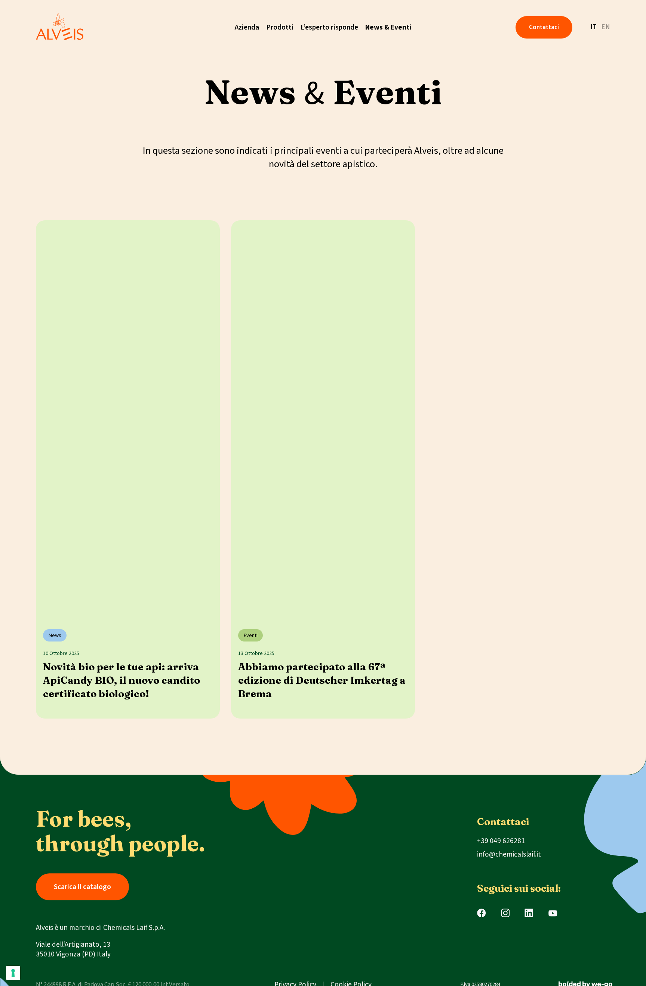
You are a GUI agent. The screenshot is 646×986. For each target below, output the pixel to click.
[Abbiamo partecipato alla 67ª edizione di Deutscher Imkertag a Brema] (323, 417)
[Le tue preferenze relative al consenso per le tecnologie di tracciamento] (13, 973)
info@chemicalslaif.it (509, 854)
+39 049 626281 (501, 841)
